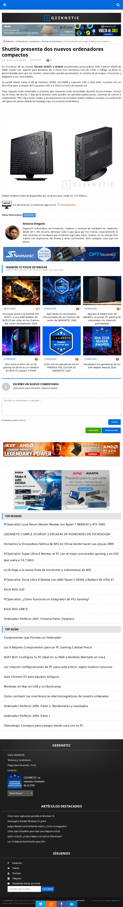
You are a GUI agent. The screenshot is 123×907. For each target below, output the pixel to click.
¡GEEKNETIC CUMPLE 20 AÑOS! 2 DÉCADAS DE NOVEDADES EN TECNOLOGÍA (57, 534)
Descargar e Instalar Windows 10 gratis (27, 821)
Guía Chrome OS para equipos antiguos (31, 677)
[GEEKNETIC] (62, 18)
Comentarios (67, 204)
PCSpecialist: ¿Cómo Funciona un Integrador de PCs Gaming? (46, 599)
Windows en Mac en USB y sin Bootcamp (32, 686)
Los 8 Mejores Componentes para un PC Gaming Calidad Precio (48, 647)
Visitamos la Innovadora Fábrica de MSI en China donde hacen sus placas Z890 (59, 544)
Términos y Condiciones (19, 760)
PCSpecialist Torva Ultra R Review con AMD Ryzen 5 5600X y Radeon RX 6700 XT (59, 580)
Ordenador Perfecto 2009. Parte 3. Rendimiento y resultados (46, 706)
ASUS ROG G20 (14, 589)
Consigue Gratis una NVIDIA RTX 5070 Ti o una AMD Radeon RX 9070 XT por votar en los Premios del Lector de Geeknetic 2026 (20, 318)
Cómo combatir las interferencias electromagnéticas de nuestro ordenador (56, 696)
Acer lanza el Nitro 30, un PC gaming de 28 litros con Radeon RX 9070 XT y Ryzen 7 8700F (21, 367)
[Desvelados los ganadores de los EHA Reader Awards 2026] (102, 327)
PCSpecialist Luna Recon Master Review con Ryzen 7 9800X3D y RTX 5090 (54, 524)
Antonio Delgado (15, 60)
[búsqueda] (118, 5)
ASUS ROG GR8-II (16, 609)
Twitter (15, 868)
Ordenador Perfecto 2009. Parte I (27, 716)
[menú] (5, 5)
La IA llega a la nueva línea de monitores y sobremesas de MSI (47, 570)
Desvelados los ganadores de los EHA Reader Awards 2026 (102, 366)
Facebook (17, 863)
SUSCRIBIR (47, 889)
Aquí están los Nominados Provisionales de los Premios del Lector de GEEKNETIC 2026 (61, 317)
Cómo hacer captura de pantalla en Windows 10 (31, 816)
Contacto (12, 770)
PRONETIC (80, 900)
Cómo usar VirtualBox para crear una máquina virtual (34, 831)
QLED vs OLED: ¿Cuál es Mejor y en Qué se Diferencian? (35, 836)
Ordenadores (21, 41)
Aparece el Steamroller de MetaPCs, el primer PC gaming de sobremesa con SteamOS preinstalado (102, 318)
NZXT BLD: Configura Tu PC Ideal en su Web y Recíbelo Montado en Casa (54, 657)
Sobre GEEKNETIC (16, 755)
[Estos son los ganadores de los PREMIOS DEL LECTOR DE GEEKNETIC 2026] (61, 327)
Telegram (16, 878)
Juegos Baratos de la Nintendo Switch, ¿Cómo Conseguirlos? (37, 826)
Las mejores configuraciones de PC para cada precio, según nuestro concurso (58, 667)
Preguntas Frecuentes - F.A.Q (22, 765)
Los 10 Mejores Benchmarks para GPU (26, 841)
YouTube (16, 873)
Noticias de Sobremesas (52, 41)
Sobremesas (34, 41)
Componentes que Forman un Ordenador (32, 637)
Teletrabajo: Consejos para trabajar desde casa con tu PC (43, 725)
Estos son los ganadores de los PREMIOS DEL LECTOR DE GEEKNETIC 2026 (61, 367)
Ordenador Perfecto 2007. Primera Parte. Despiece (39, 619)
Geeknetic (10, 41)
